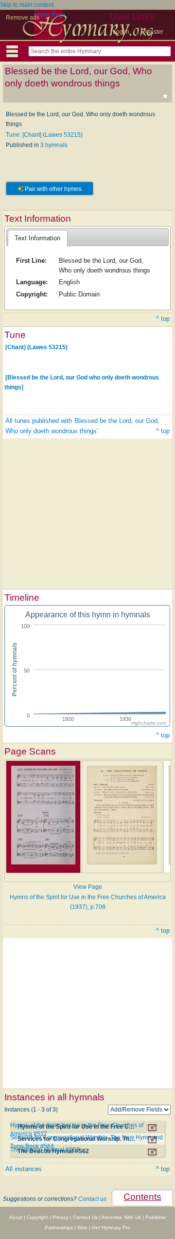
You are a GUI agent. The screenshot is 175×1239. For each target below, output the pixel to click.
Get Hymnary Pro (111, 1227)
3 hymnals (54, 145)
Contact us (92, 1199)
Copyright (37, 1217)
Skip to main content (26, 4)
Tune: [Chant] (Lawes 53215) (44, 134)
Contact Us (85, 1217)
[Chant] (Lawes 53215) (36, 347)
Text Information (37, 238)
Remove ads (22, 17)
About (15, 1217)
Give (82, 1227)
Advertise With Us (121, 1217)
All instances (23, 1169)
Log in (121, 31)
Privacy (60, 1217)
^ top (163, 318)
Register (152, 31)
